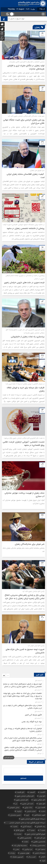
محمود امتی (41, 849)
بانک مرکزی (28, 807)
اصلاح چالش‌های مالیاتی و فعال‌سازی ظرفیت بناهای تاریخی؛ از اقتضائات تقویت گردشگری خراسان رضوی (23, 748)
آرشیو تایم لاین (9, 757)
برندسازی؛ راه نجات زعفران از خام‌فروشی (27, 336)
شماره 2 (42, 830)
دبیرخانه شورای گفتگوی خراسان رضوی (33, 819)
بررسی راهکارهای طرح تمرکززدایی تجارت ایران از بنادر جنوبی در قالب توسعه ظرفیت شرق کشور (23, 739)
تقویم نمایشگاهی (39, 815)
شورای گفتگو (20, 830)
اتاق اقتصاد (20, 792)
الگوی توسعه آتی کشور (33, 715)
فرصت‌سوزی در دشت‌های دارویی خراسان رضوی (24, 282)
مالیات (26, 841)
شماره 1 (15, 826)
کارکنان (43, 857)
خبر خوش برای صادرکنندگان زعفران (29, 544)
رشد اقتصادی (41, 826)
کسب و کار (31, 857)
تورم (27, 815)
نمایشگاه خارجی (40, 853)
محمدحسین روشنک (38, 845)
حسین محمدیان (15, 815)
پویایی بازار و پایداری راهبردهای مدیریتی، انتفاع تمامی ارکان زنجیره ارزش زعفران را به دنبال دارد (24, 596)
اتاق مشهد (42, 803)
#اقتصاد (42, 792)
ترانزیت (19, 811)
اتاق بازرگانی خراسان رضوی (25, 796)
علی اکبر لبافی (40, 838)
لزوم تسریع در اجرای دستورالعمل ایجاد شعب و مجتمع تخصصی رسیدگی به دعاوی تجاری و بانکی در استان (22, 685)
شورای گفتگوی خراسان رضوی (36, 834)
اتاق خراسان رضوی (22, 800)
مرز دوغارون (28, 849)
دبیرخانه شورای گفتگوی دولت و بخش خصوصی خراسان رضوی (27, 822)
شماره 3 (31, 830)
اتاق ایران (42, 796)
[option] (23, 684)
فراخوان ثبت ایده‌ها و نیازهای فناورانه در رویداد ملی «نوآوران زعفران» (23, 730)
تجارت (43, 811)
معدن (17, 849)
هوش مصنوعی (24, 853)
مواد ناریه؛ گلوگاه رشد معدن (32, 721)
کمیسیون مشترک (17, 857)
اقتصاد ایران (41, 807)
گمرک (43, 860)
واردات (12, 853)
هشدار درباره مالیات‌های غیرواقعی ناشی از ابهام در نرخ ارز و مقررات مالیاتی (22, 706)
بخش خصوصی (14, 807)
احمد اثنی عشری (27, 803)
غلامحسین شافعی (25, 838)
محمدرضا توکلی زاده (20, 845)
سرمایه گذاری (27, 826)
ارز (16, 803)
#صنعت (32, 792)
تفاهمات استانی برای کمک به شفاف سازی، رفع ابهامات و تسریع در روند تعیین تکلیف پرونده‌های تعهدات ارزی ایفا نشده (22, 696)
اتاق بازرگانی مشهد (39, 800)
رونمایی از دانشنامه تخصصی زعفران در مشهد (25, 228)
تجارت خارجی (31, 811)
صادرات (18, 834)
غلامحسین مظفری (39, 841)
